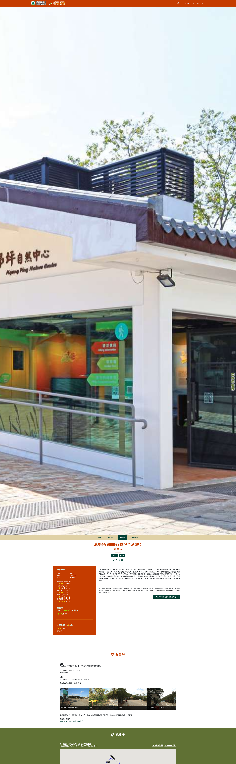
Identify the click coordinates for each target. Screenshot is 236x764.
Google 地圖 (171, 745)
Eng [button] (194, 3)
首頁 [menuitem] (99, 537)
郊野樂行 (56, 3)
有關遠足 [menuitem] (135, 537)
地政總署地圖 (159, 745)
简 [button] (198, 3)
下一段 (122, 556)
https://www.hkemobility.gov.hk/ (71, 721)
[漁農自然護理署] (38, 3)
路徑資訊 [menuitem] (123, 537)
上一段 (115, 556)
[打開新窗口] (114, 560)
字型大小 (187, 3)
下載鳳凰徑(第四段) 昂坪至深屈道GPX (166, 597)
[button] (203, 3)
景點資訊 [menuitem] (110, 537)
